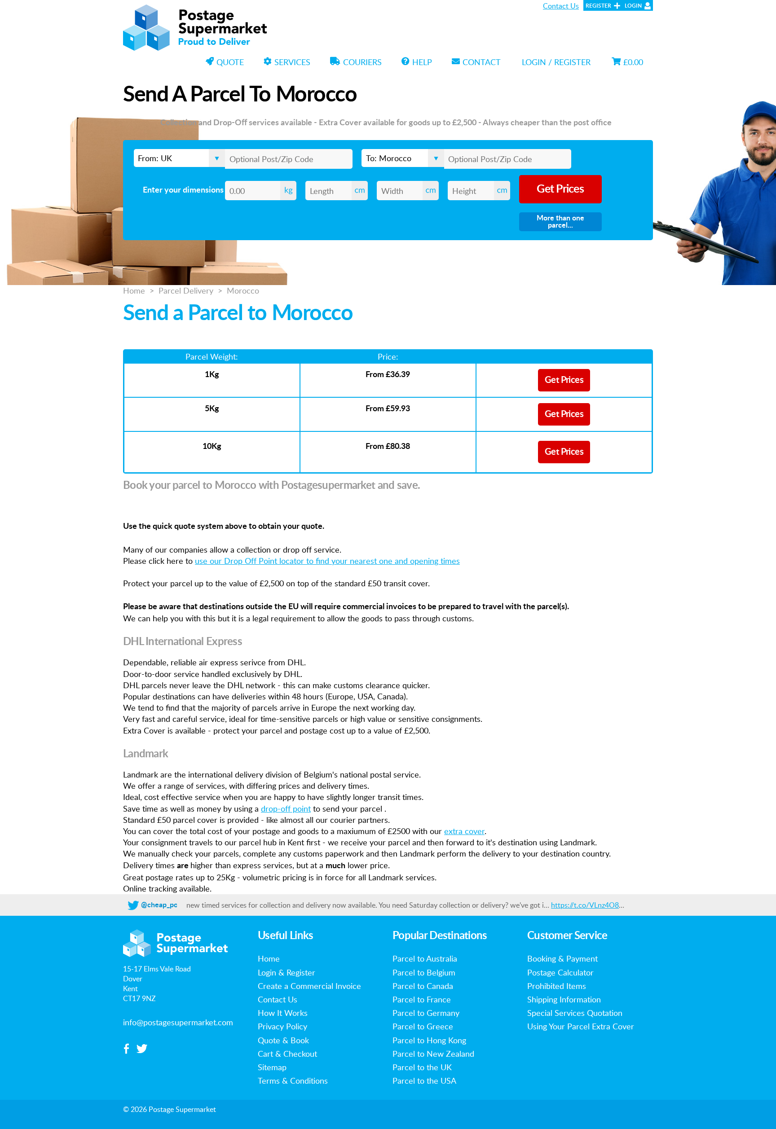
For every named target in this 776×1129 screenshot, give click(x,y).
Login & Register (286, 972)
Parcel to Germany (425, 1012)
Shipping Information (564, 999)
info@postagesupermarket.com (178, 1022)
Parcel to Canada (422, 985)
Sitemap (272, 1067)
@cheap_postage (168, 905)
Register (598, 6)
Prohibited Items (556, 985)
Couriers (362, 62)
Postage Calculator (560, 972)
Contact (482, 62)
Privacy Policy (282, 1026)
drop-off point (286, 808)
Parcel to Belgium (423, 972)
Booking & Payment (562, 958)
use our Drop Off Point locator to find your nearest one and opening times (327, 560)
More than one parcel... (560, 222)
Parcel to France (421, 999)
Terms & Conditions (293, 1080)
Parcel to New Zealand (433, 1053)
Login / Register (556, 62)
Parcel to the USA (424, 1080)
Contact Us (561, 6)
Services (292, 62)
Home (134, 290)
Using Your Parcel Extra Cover (580, 1026)
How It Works (283, 1012)
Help (422, 62)
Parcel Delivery (186, 290)
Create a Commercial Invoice (309, 985)
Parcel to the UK (422, 1067)
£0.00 (633, 62)
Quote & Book (283, 1040)
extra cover (464, 831)
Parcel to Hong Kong (429, 1040)
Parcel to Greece (422, 1026)
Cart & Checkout (287, 1053)
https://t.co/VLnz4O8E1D (591, 905)
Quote (230, 62)
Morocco (243, 290)
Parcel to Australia (424, 958)
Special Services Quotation (574, 1012)
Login (633, 6)
